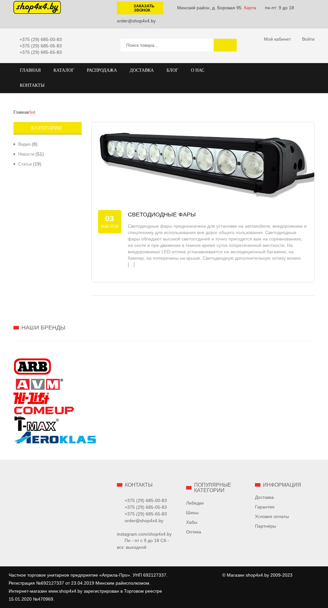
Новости (26, 154)
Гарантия (265, 506)
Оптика (193, 531)
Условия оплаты (272, 516)
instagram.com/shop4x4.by (144, 534)
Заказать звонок (144, 8)
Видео (24, 144)
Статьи (25, 164)
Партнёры (265, 526)
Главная (21, 112)
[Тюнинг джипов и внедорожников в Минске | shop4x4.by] (37, 7)
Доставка (264, 497)
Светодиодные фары (162, 214)
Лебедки (195, 503)
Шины (192, 512)
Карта (250, 7)
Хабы (191, 522)
